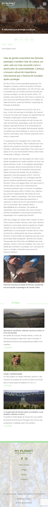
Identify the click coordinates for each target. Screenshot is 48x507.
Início (4, 44)
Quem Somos (24, 464)
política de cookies (24, 498)
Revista (24, 474)
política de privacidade (24, 502)
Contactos (24, 479)
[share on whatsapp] (32, 39)
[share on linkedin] (26, 39)
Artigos (10, 44)
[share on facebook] (21, 39)
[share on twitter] (16, 39)
